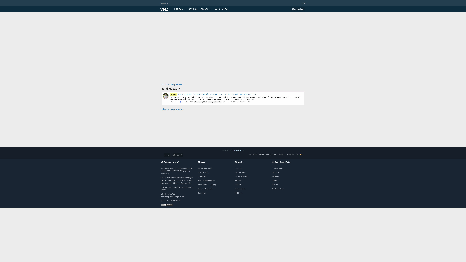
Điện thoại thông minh (206, 180)
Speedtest (164, 3)
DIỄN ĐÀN (178, 9)
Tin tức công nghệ (205, 168)
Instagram (275, 176)
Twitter (274, 180)
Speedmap (202, 193)
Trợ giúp (281, 154)
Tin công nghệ (277, 168)
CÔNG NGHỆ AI (221, 9)
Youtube (275, 185)
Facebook (275, 172)
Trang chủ (290, 154)
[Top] (296, 154)
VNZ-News (238, 193)
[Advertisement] (233, 30)
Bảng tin (238, 180)
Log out (238, 185)
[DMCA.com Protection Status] (167, 205)
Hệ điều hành (203, 172)
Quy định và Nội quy (256, 154)
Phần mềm (202, 176)
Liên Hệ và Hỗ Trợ (238, 150)
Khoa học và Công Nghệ (207, 185)
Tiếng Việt (178, 155)
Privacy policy (271, 154)
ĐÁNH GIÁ (193, 9)
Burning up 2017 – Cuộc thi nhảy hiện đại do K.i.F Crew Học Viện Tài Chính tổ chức (213, 94)
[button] (185, 9)
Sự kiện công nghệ (243, 102)
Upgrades (238, 168)
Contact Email (240, 189)
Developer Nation (278, 189)
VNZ (304, 3)
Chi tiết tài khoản (241, 176)
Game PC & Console (205, 189)
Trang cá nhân (240, 172)
